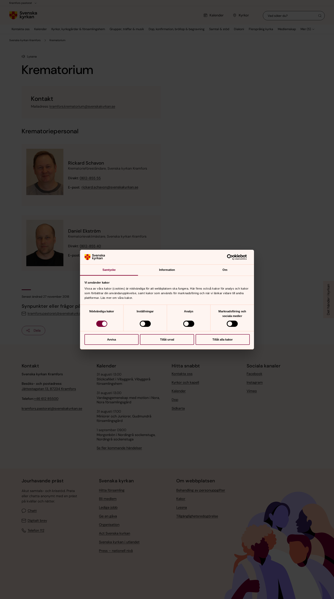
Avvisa (111, 339)
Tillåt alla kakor (222, 339)
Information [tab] (167, 269)
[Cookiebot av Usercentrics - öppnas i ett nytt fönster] (233, 257)
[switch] (145, 324)
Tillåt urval (167, 339)
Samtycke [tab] (109, 269)
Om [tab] (224, 269)
